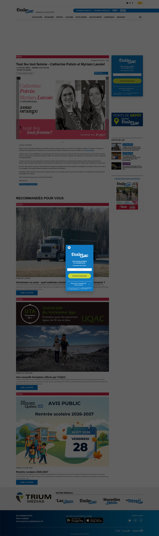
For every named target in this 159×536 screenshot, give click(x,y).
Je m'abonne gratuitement (79, 276)
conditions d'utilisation (74, 288)
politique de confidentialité (86, 287)
